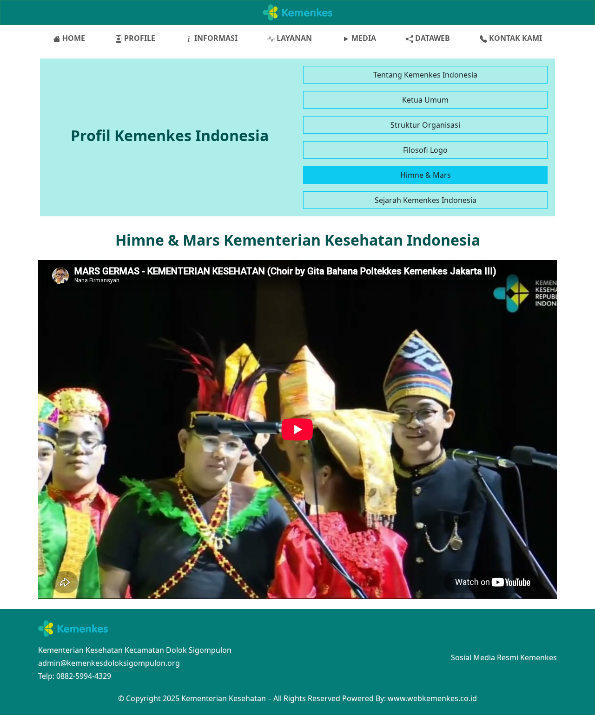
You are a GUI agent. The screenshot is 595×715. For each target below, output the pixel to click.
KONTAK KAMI (514, 38)
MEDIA (363, 38)
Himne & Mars (425, 175)
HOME (72, 38)
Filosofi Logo (425, 150)
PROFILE (138, 38)
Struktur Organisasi (425, 125)
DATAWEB (431, 38)
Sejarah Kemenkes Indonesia (425, 200)
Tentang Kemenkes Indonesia (425, 75)
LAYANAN (293, 38)
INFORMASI (215, 38)
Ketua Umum (425, 100)
